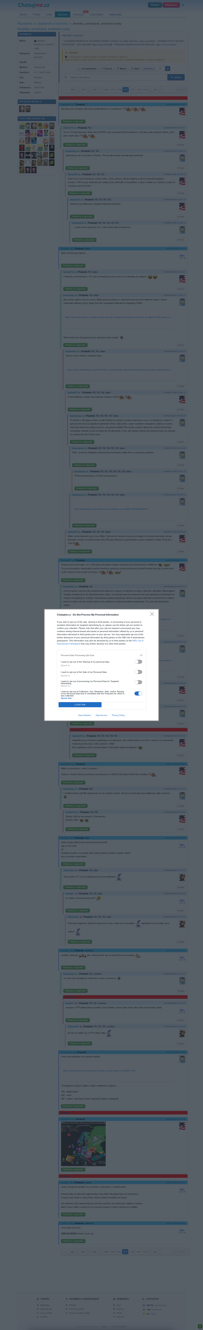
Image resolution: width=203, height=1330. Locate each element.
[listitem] (101, 655)
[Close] (153, 615)
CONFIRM (80, 705)
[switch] (138, 662)
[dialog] (101, 665)
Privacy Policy (118, 715)
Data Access (101, 715)
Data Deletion (84, 715)
